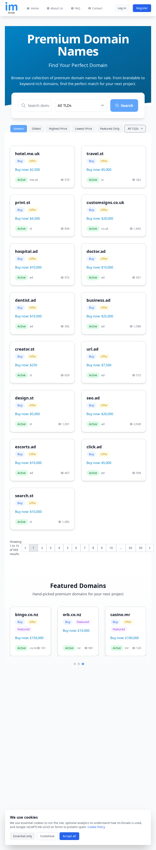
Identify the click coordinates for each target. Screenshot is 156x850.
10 (111, 548)
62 (130, 548)
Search (127, 105)
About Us (57, 8)
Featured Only (109, 129)
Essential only (22, 836)
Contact (97, 8)
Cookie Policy (96, 827)
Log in (122, 8)
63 (140, 548)
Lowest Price (83, 129)
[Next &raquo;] (150, 548)
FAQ (77, 8)
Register (142, 8)
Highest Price (58, 129)
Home (35, 8)
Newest (19, 129)
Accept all (69, 836)
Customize (47, 836)
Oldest (36, 129)
